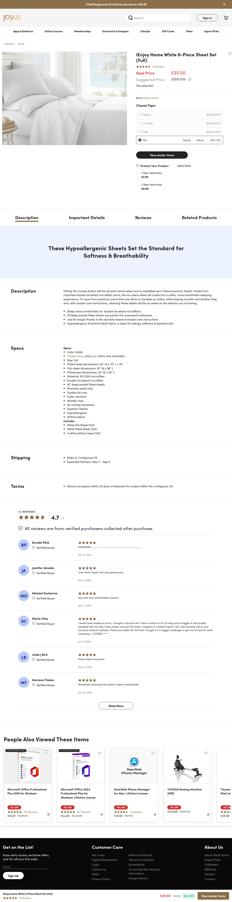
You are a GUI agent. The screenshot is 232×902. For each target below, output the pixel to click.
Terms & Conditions (141, 860)
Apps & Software (23, 31)
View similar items (162, 155)
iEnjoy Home (151, 98)
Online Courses (54, 31)
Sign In (207, 18)
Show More (116, 706)
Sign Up (13, 876)
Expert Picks (211, 31)
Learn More (184, 165)
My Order (98, 855)
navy (80, 356)
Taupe (71, 356)
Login (95, 864)
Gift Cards (168, 31)
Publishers (211, 864)
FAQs (95, 874)
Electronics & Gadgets (115, 31)
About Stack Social (217, 855)
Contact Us (99, 869)
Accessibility (137, 864)
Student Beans (138, 878)
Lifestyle (145, 31)
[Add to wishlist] (230, 53)
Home (21, 43)
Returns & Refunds (141, 855)
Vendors (210, 874)
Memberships (82, 31)
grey (94, 356)
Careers (210, 879)
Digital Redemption (105, 860)
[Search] (130, 17)
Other (189, 31)
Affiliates (210, 869)
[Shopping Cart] (226, 17)
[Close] (224, 4)
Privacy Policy (101, 879)
